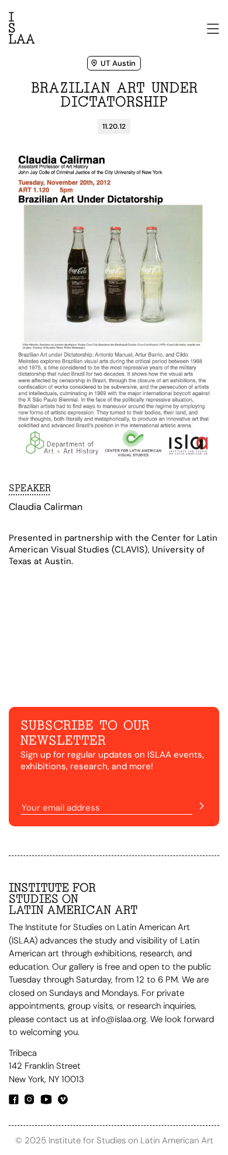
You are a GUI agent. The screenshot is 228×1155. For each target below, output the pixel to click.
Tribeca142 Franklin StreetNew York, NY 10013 (48, 1066)
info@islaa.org (118, 1019)
